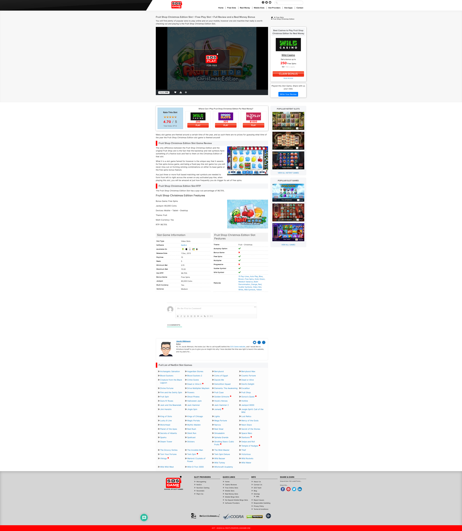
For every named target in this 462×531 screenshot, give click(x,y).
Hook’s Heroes (221, 401)
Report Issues (259, 500)
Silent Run (191, 433)
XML (257, 496)
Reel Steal (218, 429)
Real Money (245, 8)
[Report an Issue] (181, 92)
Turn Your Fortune (168, 454)
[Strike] (188, 316)
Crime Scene (193, 380)
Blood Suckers (166, 375)
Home (220, 8)
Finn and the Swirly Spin (171, 392)
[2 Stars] (168, 117)
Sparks (163, 437)
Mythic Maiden (194, 425)
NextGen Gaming (202, 488)
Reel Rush (191, 429)
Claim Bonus (288, 74)
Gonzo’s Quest (248, 396)
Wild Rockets (247, 458)
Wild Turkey (219, 462)
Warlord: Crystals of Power (196, 459)
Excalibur (245, 388)
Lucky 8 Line (166, 420)
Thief (243, 450)
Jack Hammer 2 (221, 405)
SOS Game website (237, 347)
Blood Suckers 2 (194, 375)
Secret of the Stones (250, 429)
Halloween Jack (194, 401)
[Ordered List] (191, 316)
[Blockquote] (198, 316)
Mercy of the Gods (249, 420)
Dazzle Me (219, 380)
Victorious (246, 454)
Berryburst (219, 371)
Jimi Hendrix (166, 409)
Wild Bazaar (219, 458)
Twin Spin (192, 454)
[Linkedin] (263, 342)
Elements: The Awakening (225, 388)
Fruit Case (219, 392)
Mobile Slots (259, 8)
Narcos (217, 425)
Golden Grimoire (222, 396)
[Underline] (184, 316)
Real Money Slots (231, 494)
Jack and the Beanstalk (170, 405)
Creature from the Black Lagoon (171, 381)
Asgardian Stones (195, 371)
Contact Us (258, 485)
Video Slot (257, 287)
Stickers (191, 441)
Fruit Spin (164, 396)
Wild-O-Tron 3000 (195, 467)
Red (259, 284)
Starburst (245, 437)
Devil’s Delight (247, 384)
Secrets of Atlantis (168, 433)
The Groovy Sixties (168, 450)
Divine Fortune (166, 388)
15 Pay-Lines (243, 276)
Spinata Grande (221, 437)
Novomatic (200, 491)
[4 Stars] (173, 117)
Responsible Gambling (262, 503)
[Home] (271, 17)
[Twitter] (266, 2)
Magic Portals (193, 420)
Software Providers (232, 503)
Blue (261, 276)
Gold (257, 279)
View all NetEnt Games (288, 173)
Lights (217, 416)
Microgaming (201, 482)
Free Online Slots (231, 488)
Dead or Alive (247, 380)
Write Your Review (288, 94)
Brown (241, 279)
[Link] (204, 316)
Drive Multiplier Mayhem (198, 388)
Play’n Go (199, 494)
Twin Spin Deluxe (222, 454)
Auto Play (254, 276)
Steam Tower (166, 441)
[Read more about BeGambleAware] (209, 516)
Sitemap (257, 494)
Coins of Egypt (221, 375)
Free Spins (249, 279)
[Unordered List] (194, 316)
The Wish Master (221, 450)
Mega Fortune (220, 420)
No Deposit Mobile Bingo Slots (236, 500)
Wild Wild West (167, 467)
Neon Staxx (246, 425)
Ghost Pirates (193, 396)
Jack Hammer (193, 405)
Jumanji (218, 409)
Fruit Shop (246, 392)
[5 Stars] (175, 117)
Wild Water (246, 462)
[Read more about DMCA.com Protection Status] (255, 516)
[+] (211, 316)
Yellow (259, 290)
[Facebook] (263, 2)
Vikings (163, 458)
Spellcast (191, 437)
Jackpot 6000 (247, 405)
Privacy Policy (259, 506)
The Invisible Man (195, 450)
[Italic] (181, 316)
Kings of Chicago (195, 416)
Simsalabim (219, 433)
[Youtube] (270, 2)
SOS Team (257, 488)
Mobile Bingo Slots (232, 497)
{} (208, 316)
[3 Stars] (170, 117)
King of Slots (166, 416)
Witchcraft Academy (223, 467)
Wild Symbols (249, 290)
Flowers (190, 392)
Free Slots (231, 8)
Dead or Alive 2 (194, 384)
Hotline (244, 401)
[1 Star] (165, 117)
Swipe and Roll (248, 441)
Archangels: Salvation (170, 371)
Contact (299, 8)
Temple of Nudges (250, 446)
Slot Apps (288, 8)
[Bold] (178, 316)
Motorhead (165, 425)
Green (262, 279)
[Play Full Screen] (186, 92)
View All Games (288, 245)
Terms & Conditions (261, 509)
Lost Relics (246, 416)
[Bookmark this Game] (175, 92)
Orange (254, 284)
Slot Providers (274, 8)
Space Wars (246, 433)
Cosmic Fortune (248, 375)
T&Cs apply (290, 67)
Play (198, 125)
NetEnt (184, 245)
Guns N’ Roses (166, 401)
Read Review (288, 78)
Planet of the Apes (168, 429)
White (240, 290)
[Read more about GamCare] (193, 516)
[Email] (254, 342)
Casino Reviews (231, 485)
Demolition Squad (222, 384)
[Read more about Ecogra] (233, 516)
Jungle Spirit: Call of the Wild (252, 410)
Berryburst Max (248, 371)
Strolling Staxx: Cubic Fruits (224, 443)
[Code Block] (201, 316)
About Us (257, 482)
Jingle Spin (192, 409)
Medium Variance (245, 282)
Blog (255, 491)
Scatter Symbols (245, 287)
